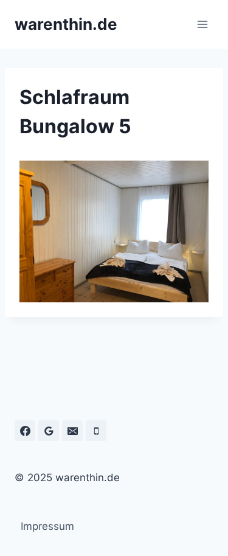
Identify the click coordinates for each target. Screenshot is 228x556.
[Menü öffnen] (202, 24)
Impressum (47, 526)
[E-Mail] (72, 430)
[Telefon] (96, 430)
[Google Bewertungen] (48, 430)
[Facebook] (25, 430)
